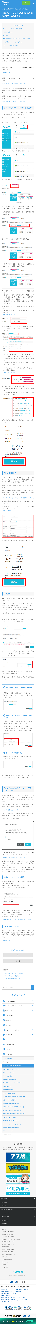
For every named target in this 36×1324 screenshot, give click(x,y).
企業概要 (4, 1264)
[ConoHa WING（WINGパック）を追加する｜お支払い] (18, 498)
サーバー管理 (8, 9)
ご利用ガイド (25, 8)
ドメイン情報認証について (10, 810)
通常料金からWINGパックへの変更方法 (14, 101)
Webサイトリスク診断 (16, 1292)
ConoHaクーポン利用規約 (8, 1236)
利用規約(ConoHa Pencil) (8, 1244)
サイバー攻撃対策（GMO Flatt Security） (10, 1300)
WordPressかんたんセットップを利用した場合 (17, 39)
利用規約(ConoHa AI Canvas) (8, 1242)
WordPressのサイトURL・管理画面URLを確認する (17, 920)
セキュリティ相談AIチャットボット (8, 1294)
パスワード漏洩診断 (5, 1292)
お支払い (6, 35)
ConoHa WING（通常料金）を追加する (14, 83)
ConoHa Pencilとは (9, 372)
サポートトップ (5, 8)
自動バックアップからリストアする (14, 973)
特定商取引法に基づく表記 (8, 1249)
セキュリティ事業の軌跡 (6, 1302)
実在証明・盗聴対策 (5, 1296)
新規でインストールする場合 (13, 42)
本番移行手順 (6, 940)
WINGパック (6, 73)
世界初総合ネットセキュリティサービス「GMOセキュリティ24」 (15, 1290)
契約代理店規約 (5, 1247)
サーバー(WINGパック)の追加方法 (13, 29)
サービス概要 (5, 1267)
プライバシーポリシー (7, 1259)
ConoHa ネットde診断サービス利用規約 (11, 1239)
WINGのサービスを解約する (12, 976)
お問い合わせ (5, 1257)
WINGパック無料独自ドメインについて (14, 858)
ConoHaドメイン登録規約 (8, 1231)
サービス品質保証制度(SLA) (8, 1254)
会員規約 (4, 1229)
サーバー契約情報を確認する (12, 978)
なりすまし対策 (24, 1300)
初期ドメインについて (10, 314)
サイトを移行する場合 (11, 45)
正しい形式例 (8, 510)
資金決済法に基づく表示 (7, 1252)
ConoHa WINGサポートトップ (15, 8)
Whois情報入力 (8, 32)
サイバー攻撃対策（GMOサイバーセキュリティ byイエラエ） (14, 1298)
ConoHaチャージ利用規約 (8, 1234)
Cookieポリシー (5, 1262)
